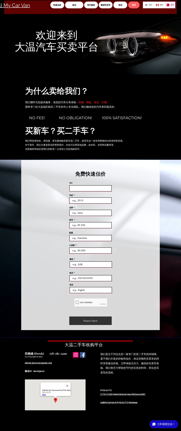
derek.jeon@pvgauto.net (38, 363)
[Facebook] (82, 355)
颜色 (71, 259)
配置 (71, 233)
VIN (70, 183)
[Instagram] (75, 355)
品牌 (71, 207)
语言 (71, 285)
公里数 (72, 245)
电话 (71, 273)
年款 (71, 195)
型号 (71, 220)
